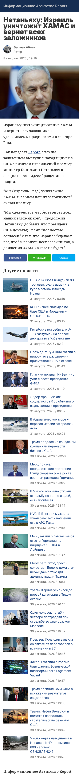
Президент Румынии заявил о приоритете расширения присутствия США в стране (53, 356)
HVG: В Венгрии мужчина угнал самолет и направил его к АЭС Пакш (50, 518)
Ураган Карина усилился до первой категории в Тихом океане (51, 594)
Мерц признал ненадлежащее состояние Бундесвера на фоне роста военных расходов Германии (52, 471)
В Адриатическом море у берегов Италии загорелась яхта (51, 423)
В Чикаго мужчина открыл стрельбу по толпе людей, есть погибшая (50, 495)
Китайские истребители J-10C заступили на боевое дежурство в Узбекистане (50, 333)
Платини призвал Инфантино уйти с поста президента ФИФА (52, 378)
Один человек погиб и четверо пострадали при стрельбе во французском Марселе (50, 619)
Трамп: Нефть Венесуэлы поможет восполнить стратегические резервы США (49, 718)
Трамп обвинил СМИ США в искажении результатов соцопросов (51, 693)
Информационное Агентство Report (35, 6)
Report (34, 152)
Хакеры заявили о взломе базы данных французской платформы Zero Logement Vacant (50, 668)
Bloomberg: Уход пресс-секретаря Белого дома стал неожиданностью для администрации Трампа (52, 569)
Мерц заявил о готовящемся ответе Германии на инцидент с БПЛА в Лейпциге (52, 543)
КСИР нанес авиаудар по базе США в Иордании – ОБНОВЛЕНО (49, 311)
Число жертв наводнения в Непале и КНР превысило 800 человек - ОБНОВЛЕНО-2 (51, 745)
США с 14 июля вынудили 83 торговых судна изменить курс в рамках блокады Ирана (52, 286)
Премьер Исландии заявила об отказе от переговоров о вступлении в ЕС (51, 643)
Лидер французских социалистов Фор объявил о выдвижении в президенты (52, 401)
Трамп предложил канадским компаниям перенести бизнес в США (53, 446)
